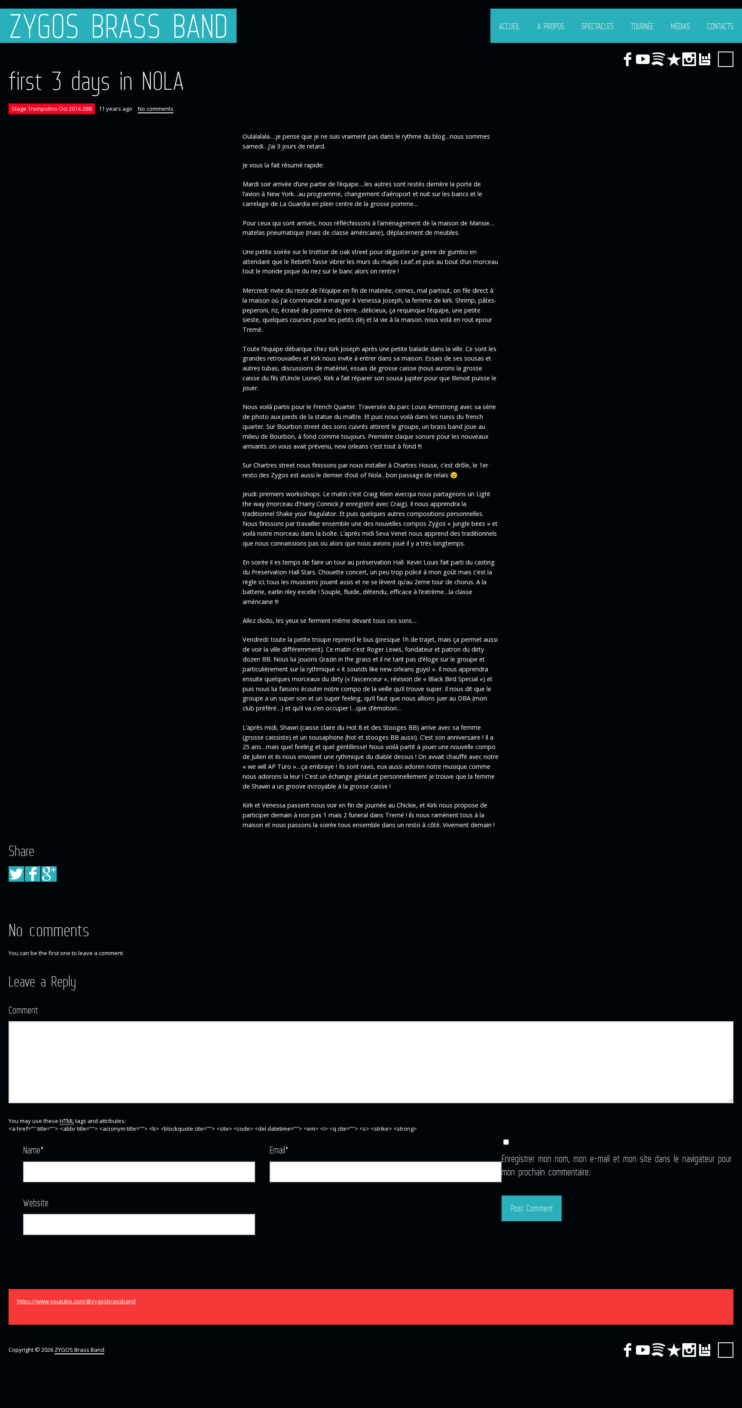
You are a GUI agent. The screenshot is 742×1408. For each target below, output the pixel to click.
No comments (155, 108)
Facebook (627, 59)
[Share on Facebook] (32, 874)
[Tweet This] (16, 874)
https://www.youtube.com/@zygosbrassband (76, 1301)
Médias (680, 26)
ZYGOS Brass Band (118, 26)
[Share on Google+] (49, 874)
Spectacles (597, 26)
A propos (550, 26)
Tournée (642, 26)
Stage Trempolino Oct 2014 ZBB (52, 108)
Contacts (720, 26)
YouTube (643, 59)
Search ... (725, 59)
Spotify (658, 59)
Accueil (509, 26)
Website (36, 1202)
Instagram (689, 59)
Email (279, 1149)
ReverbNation (673, 59)
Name (33, 1149)
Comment (23, 1010)
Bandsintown (704, 59)
